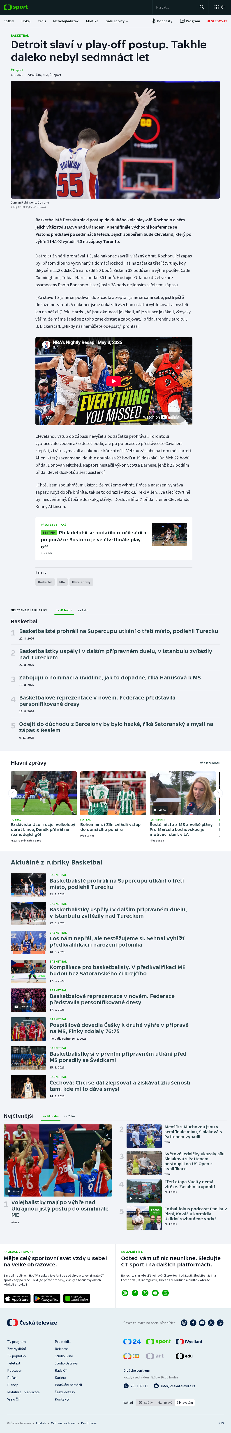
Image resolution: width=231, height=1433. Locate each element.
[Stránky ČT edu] (184, 1357)
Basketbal (20, 35)
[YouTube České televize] (202, 1322)
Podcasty (14, 1370)
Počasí (12, 1377)
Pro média (63, 1341)
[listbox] (165, 1402)
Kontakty (62, 1399)
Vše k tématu (210, 763)
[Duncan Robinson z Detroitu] (115, 140)
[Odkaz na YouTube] (155, 1293)
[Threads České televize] (220, 1322)
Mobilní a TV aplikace (23, 1392)
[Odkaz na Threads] (165, 1293)
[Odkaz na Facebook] (135, 1293)
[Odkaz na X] (145, 1293)
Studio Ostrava (66, 1363)
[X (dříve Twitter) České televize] (211, 1322)
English (41, 1423)
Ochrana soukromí (63, 1423)
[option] (145, 1402)
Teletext (14, 1363)
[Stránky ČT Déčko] (131, 1357)
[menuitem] (9, 21)
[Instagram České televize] (184, 1322)
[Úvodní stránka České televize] (32, 1322)
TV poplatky (16, 1356)
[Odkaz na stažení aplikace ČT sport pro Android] (46, 1298)
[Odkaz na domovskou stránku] (23, 7)
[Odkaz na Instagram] (125, 1293)
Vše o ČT (13, 1399)
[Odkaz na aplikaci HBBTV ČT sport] (76, 1298)
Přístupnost (89, 1423)
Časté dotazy (65, 1392)
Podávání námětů (68, 1385)
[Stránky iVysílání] (189, 1343)
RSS (221, 1423)
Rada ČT (61, 1370)
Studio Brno (64, 1356)
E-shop (12, 1385)
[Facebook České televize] (193, 1322)
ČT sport (17, 70)
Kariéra (60, 1377)
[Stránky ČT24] (132, 1343)
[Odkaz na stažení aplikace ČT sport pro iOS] (17, 1298)
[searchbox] (175, 7)
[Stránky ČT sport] (158, 1343)
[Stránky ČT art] (155, 1357)
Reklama (62, 1348)
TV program (16, 1341)
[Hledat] (202, 7)
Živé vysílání (16, 1348)
